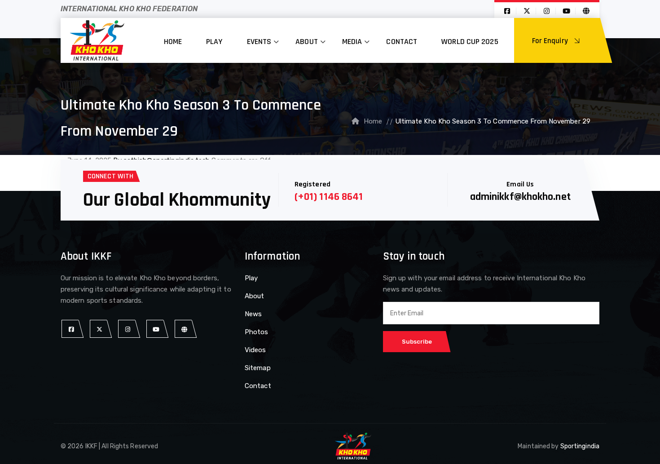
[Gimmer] (97, 40)
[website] (184, 329)
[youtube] (156, 329)
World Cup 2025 (469, 41)
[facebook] (71, 329)
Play (214, 41)
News (253, 314)
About (306, 41)
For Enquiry (551, 41)
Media (352, 41)
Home (173, 41)
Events (259, 41)
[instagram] (127, 329)
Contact (401, 41)
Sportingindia (579, 446)
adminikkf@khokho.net (520, 196)
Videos (255, 350)
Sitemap (258, 368)
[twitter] (99, 329)
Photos (256, 332)
